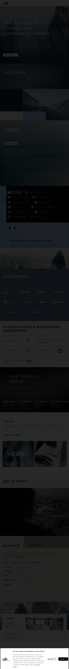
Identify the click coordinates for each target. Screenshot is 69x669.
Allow (62, 659)
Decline (51, 659)
